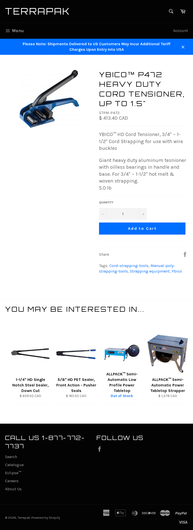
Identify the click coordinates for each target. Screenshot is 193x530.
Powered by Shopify (45, 517)
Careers (12, 480)
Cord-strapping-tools (129, 265)
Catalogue (14, 464)
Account (180, 30)
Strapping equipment (150, 271)
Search (11, 456)
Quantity (106, 202)
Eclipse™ (13, 472)
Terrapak (38, 11)
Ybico (177, 271)
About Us (13, 489)
